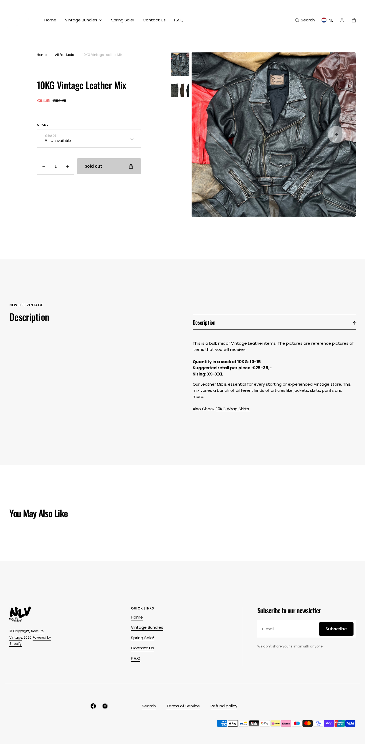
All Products (64, 54)
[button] (305, 20)
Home (41, 54)
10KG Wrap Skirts (233, 409)
